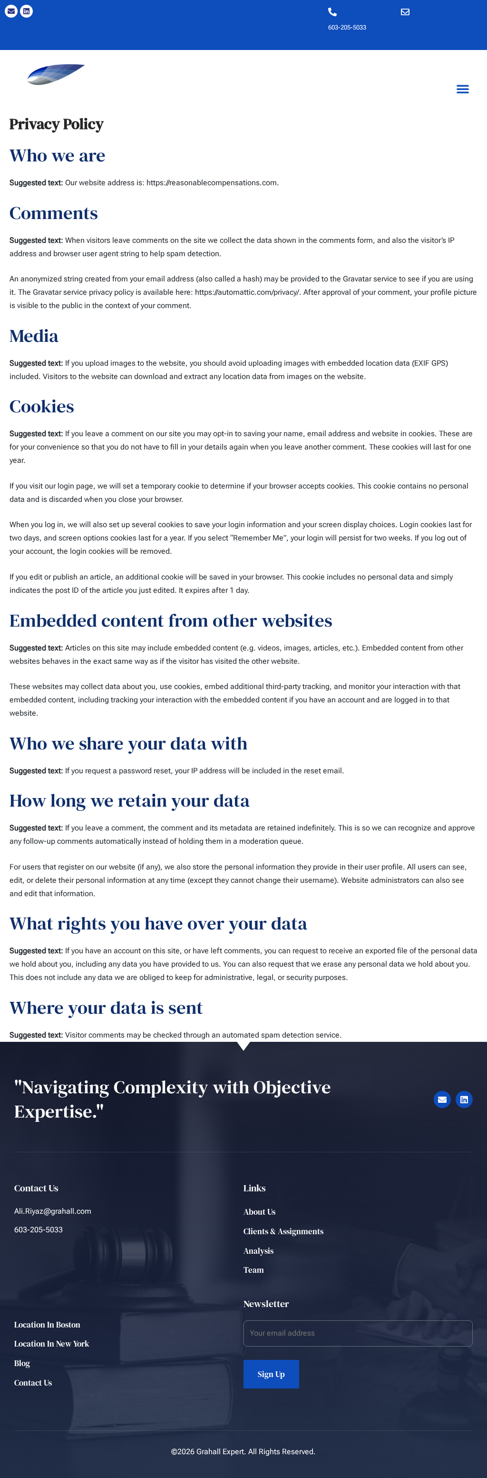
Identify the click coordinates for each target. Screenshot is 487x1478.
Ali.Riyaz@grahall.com (431, 27)
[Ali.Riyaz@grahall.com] (405, 12)
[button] (463, 89)
